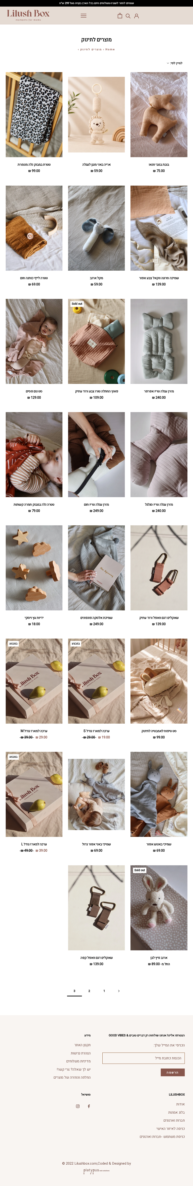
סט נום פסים (34, 391)
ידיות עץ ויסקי (34, 617)
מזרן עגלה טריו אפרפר (159, 391)
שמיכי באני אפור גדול (96, 844)
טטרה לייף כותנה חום (34, 278)
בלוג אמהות (176, 1112)
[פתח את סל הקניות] (120, 15)
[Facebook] (89, 1106)
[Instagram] (78, 1106)
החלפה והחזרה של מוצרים (72, 1077)
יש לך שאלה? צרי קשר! (74, 1069)
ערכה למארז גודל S (96, 731)
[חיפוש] (128, 15)
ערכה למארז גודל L (34, 844)
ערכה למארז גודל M (34, 731)
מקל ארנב (96, 278)
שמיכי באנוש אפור (158, 844)
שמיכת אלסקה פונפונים (96, 617)
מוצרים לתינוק (91, 49)
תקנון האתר (82, 1045)
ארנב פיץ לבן (158, 957)
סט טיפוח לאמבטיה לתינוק (159, 731)
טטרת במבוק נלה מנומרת (34, 164)
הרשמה (173, 1072)
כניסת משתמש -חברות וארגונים (162, 1136)
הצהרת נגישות (81, 1053)
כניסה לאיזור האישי (171, 1128)
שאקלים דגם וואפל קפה (96, 957)
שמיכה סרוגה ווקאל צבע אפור (159, 278)
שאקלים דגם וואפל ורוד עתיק (159, 617)
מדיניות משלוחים (78, 1061)
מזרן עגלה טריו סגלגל (159, 504)
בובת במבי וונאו (159, 164)
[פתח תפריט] (83, 16)
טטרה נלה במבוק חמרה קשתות (34, 504)
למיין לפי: (175, 63)
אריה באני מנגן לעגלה (96, 164)
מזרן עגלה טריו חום (96, 504)
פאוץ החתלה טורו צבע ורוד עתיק (96, 391)
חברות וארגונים (174, 1120)
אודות (180, 1104)
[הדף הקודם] (119, 991)
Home (110, 49)
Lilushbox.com (85, 1163)
